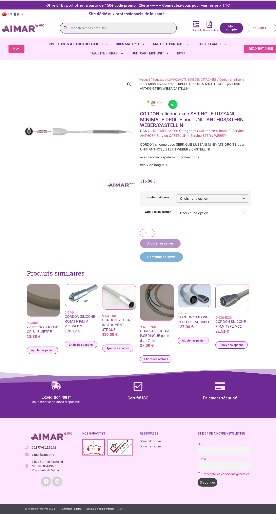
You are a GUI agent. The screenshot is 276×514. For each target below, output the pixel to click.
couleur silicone (158, 197)
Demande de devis (161, 257)
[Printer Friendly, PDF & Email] (153, 105)
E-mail (202, 459)
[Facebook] (46, 481)
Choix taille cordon (158, 211)
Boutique (158, 79)
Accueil (145, 79)
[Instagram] (57, 481)
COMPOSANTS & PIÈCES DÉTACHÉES (74, 44)
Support (196, 30)
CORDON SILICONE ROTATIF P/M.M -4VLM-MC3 (80, 321)
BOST (181, 53)
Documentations (212, 30)
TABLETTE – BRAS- (104, 53)
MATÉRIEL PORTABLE (168, 44)
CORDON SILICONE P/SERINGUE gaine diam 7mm (155, 335)
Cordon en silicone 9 (215, 131)
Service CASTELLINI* (173, 136)
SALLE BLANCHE (210, 44)
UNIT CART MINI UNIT (148, 53)
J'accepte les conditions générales (226, 474)
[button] (129, 84)
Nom (201, 444)
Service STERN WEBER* (208, 136)
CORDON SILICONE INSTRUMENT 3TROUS (117, 324)
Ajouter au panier (160, 243)
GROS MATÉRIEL (128, 44)
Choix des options (81, 344)
